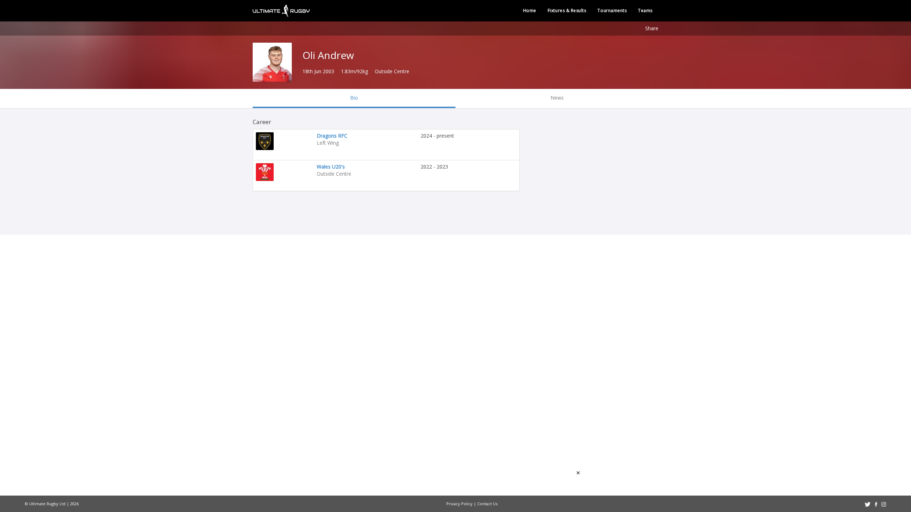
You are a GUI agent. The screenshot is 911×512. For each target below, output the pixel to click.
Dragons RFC (332, 135)
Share (651, 28)
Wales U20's (331, 166)
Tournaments (612, 10)
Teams (645, 10)
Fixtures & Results (567, 10)
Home (529, 10)
